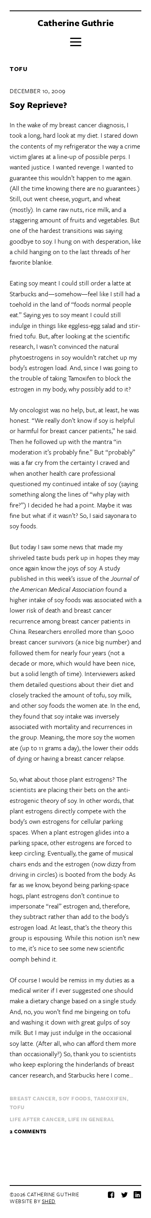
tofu (17, 1107)
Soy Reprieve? (38, 104)
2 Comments (28, 1131)
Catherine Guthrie (75, 22)
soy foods (75, 1098)
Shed (49, 1201)
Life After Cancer (37, 1119)
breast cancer (33, 1098)
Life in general (91, 1119)
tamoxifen (110, 1098)
